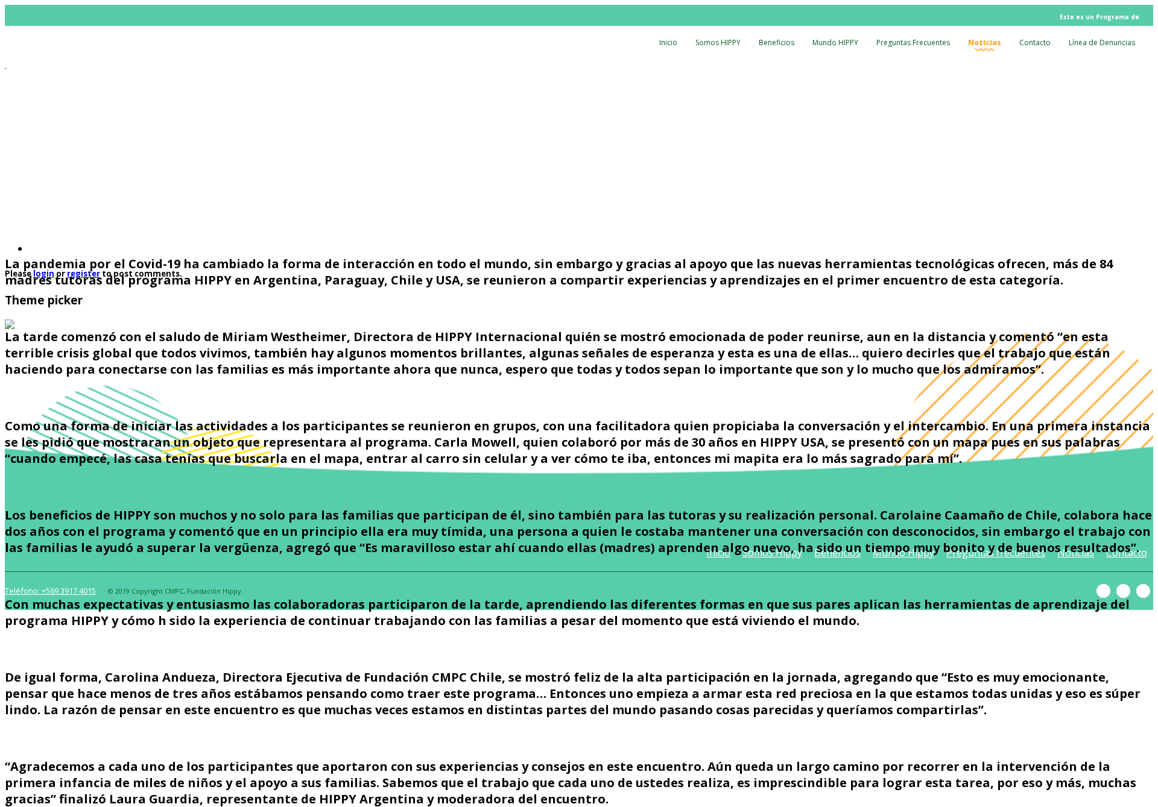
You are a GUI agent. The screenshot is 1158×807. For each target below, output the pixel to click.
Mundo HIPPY (835, 42)
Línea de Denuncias (1102, 42)
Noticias (984, 42)
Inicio (668, 42)
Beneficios (776, 42)
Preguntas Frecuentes (913, 42)
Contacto (1035, 42)
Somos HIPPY (718, 42)
